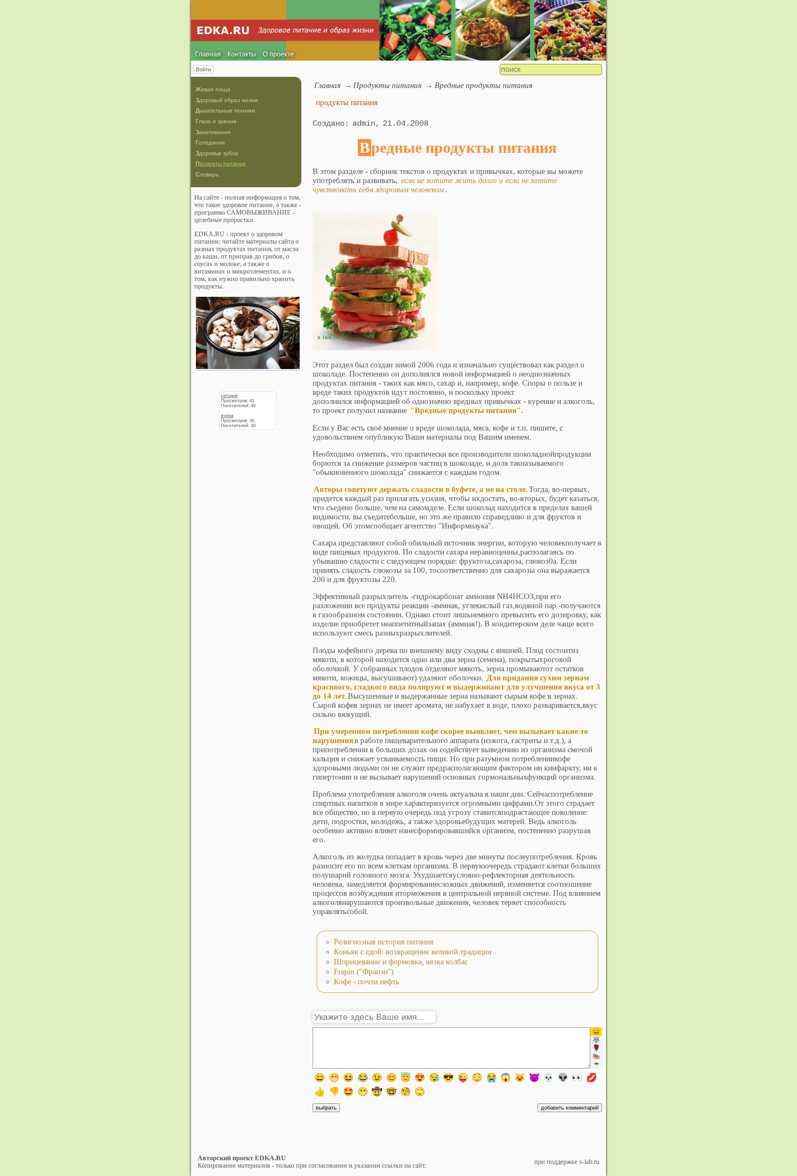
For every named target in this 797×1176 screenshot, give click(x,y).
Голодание (210, 142)
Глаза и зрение (216, 121)
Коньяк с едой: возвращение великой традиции (412, 951)
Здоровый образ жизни (227, 100)
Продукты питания (221, 163)
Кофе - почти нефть (366, 981)
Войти (203, 69)
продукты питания (347, 102)
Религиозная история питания (384, 941)
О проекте (278, 54)
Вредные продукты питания (484, 85)
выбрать (326, 1108)
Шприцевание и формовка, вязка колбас (401, 961)
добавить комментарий (570, 1108)
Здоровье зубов (217, 153)
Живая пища (213, 89)
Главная (208, 54)
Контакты (241, 54)
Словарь (207, 174)
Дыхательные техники (225, 110)
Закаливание (213, 132)
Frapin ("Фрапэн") (364, 971)
